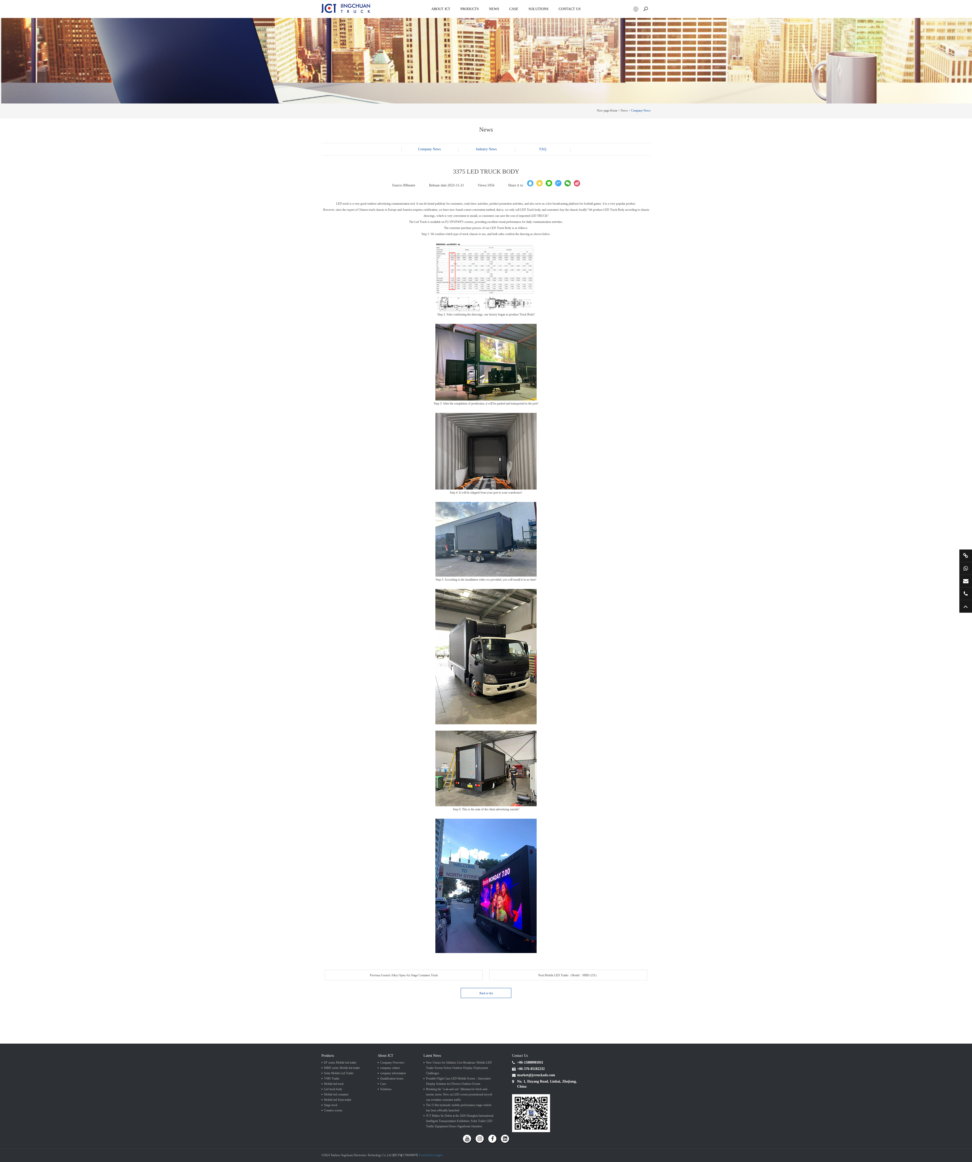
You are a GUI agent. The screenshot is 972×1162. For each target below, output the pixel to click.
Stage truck (330, 1105)
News (494, 9)
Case (513, 9)
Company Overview (392, 1062)
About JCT (440, 9)
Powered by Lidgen (430, 1155)
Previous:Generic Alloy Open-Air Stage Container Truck (404, 975)
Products (469, 9)
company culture (390, 1068)
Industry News (486, 149)
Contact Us (570, 9)
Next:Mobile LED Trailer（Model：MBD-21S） (568, 975)
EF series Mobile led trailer (340, 1062)
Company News (641, 110)
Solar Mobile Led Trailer (339, 1073)
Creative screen (333, 1110)
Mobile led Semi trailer (337, 1100)
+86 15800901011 (965, 568)
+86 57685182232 (965, 593)
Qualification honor (391, 1078)
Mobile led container (336, 1094)
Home (613, 110)
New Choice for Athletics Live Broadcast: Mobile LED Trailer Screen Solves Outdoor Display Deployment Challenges (459, 1068)
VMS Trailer (331, 1078)
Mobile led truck (334, 1084)
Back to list (486, 993)
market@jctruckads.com (965, 581)
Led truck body (333, 1089)
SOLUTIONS (539, 9)
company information (393, 1073)
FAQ (542, 149)
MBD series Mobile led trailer (342, 1068)
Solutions (386, 1089)
